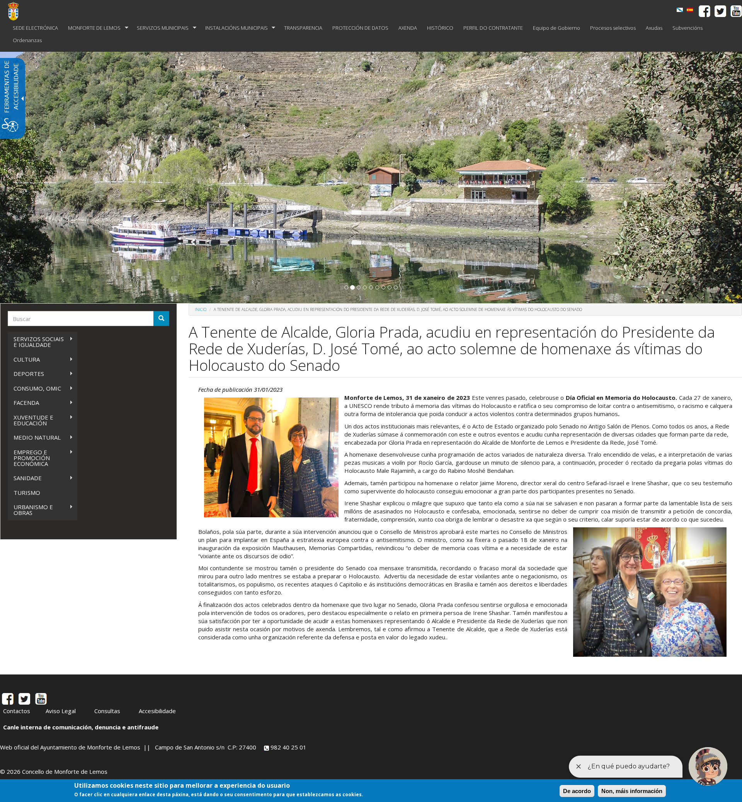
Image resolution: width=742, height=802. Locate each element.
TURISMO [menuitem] (27, 492)
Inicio (200, 309)
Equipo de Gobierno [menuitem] (556, 27)
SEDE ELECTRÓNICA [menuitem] (35, 27)
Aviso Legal (61, 711)
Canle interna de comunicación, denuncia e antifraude (80, 727)
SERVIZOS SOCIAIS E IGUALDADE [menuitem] (36, 341)
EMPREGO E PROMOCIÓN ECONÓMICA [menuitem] (29, 457)
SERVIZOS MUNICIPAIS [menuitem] (160, 28)
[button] (346, 287)
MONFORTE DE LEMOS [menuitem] (92, 28)
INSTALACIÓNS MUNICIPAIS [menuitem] (234, 28)
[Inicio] (16, 10)
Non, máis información (631, 791)
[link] (680, 10)
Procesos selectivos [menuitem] (613, 27)
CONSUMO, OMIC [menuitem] (34, 388)
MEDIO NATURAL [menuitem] (34, 437)
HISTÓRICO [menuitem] (440, 27)
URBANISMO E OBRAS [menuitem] (30, 510)
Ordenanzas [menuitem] (27, 40)
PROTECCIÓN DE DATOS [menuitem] (360, 27)
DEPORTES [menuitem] (26, 374)
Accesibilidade (157, 711)
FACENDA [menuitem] (23, 403)
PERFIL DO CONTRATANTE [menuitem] (493, 27)
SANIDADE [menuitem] (25, 478)
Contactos (16, 711)
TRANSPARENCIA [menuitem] (303, 27)
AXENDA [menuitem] (407, 27)
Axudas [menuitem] (654, 27)
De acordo (577, 791)
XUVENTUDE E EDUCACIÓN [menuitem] (30, 420)
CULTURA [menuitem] (24, 359)
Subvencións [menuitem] (687, 27)
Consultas (107, 711)
